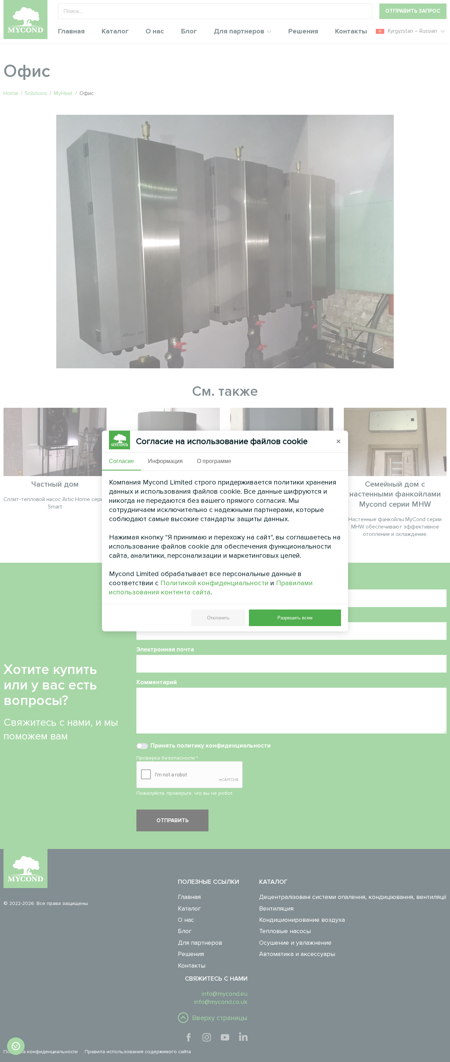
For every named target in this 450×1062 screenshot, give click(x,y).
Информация (165, 461)
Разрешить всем (295, 617)
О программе (214, 461)
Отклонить (218, 617)
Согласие (121, 461)
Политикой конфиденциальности (214, 583)
